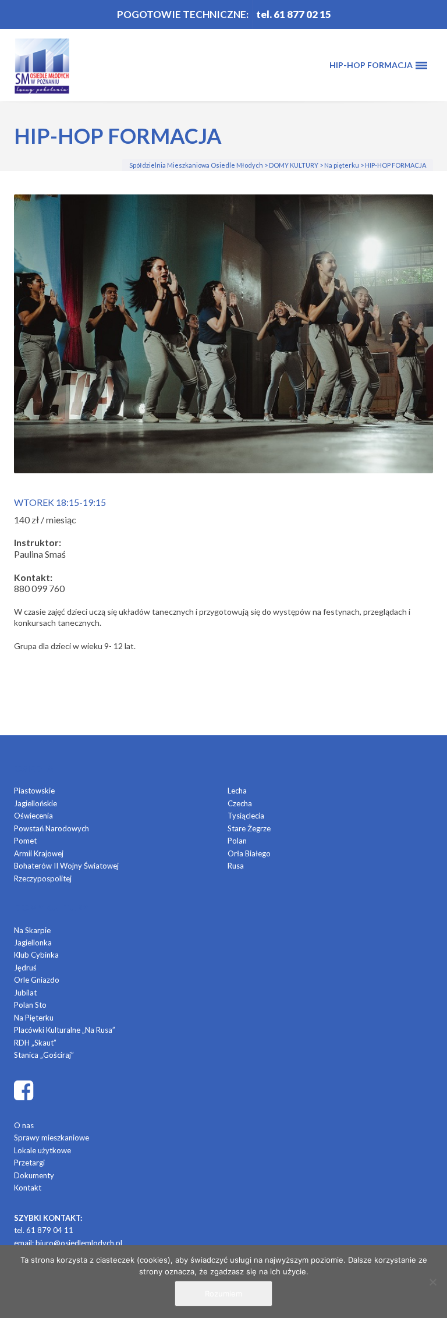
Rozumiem (223, 1293)
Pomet (25, 840)
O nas (24, 1125)
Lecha (237, 790)
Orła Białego (249, 853)
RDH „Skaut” (35, 1042)
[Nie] (432, 1282)
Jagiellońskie (35, 803)
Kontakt (27, 1187)
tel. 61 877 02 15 (293, 14)
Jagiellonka (33, 942)
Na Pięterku (34, 1017)
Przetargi (29, 1162)
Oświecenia (33, 815)
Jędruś (25, 967)
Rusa (236, 865)
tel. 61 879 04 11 (43, 1230)
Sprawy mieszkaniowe (51, 1137)
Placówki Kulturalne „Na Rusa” (64, 1029)
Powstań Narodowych (51, 828)
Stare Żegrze (249, 828)
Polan (237, 840)
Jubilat (25, 992)
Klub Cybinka (36, 954)
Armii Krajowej (38, 853)
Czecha (240, 803)
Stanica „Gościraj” (44, 1055)
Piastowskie (34, 790)
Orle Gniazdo (36, 979)
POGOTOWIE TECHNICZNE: (183, 14)
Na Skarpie (32, 930)
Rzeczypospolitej (43, 878)
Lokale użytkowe (42, 1150)
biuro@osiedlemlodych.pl (79, 1243)
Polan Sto (30, 1004)
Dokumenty (34, 1175)
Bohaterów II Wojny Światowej (66, 865)
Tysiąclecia (246, 815)
